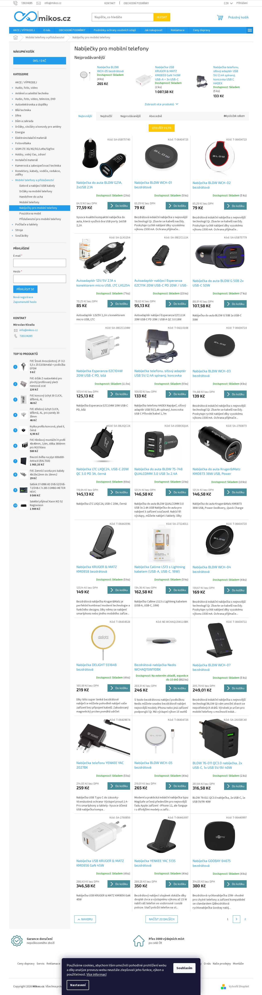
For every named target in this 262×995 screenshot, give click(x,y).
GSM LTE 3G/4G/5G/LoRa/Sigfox (34, 149)
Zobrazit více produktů (159, 104)
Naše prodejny (222, 964)
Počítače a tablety (26, 224)
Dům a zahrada (24, 121)
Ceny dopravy (26, 964)
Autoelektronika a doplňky (31, 105)
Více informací (96, 974)
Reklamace (53, 964)
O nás (207, 964)
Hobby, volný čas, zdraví (30, 154)
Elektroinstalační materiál (31, 138)
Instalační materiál (26, 160)
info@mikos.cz (28, 330)
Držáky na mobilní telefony (35, 191)
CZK (226, 3)
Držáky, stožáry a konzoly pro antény (38, 127)
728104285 (26, 336)
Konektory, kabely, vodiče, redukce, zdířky (38, 173)
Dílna (18, 116)
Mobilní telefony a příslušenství (34, 180)
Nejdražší (106, 116)
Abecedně (155, 116)
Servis (41, 964)
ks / (39, 60)
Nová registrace (23, 297)
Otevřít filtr (161, 128)
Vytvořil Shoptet (239, 986)
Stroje (19, 230)
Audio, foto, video (26, 88)
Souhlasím (184, 968)
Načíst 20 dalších (161, 919)
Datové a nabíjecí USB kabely (37, 186)
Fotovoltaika (23, 143)
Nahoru (87, 919)
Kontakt (109, 3)
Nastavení (78, 985)
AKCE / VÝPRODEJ (26, 82)
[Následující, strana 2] (236, 919)
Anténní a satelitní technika (31, 93)
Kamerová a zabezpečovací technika (38, 166)
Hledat (162, 17)
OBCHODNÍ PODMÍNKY (136, 3)
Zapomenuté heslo (25, 302)
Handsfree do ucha (31, 197)
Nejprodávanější (131, 116)
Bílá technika (23, 110)
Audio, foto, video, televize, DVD (35, 99)
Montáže (238, 964)
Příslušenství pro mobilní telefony (40, 219)
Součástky (21, 236)
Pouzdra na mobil (30, 214)
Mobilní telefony (29, 202)
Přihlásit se (25, 289)
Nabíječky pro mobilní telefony (38, 208)
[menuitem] (24, 30)
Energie (20, 132)
